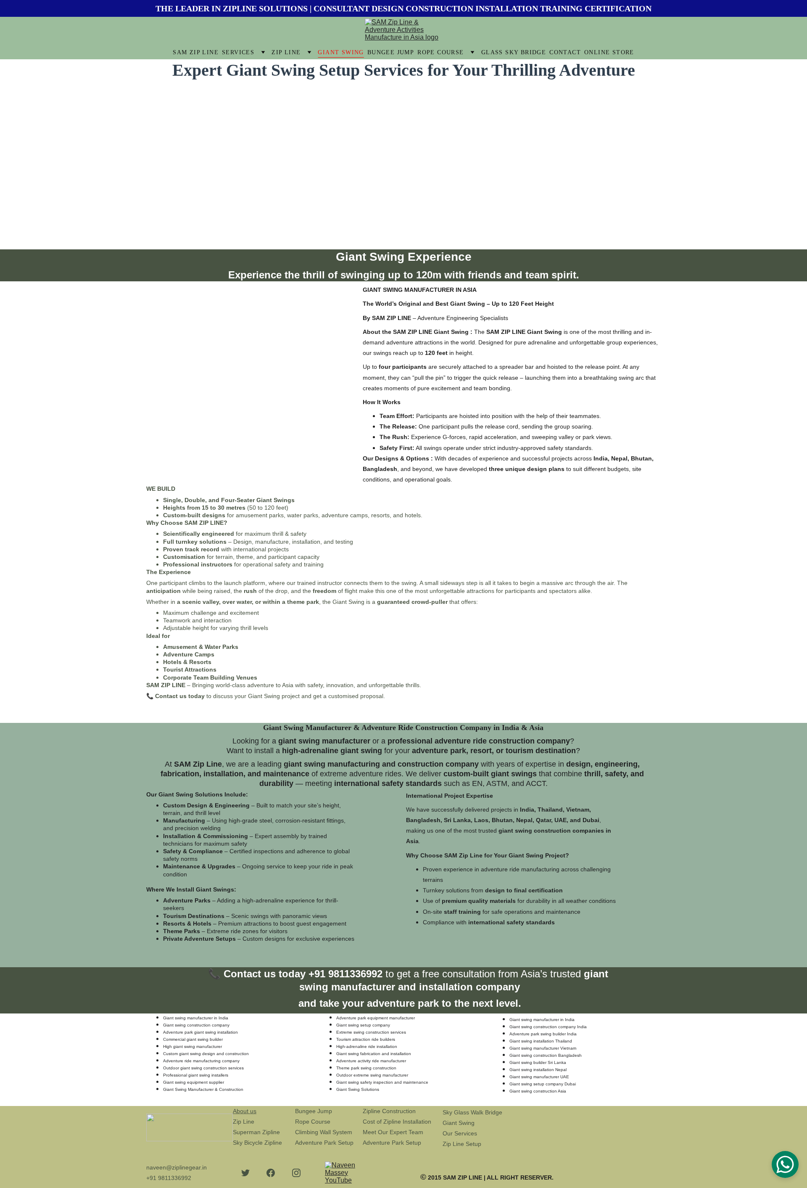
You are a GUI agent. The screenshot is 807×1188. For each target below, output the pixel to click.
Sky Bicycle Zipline (257, 1142)
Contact (565, 52)
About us (244, 1111)
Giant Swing (341, 52)
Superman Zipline (256, 1132)
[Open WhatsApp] (785, 1164)
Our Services (460, 1133)
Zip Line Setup (462, 1143)
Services (238, 52)
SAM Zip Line (196, 52)
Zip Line (286, 52)
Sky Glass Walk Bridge (472, 1112)
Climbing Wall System (323, 1132)
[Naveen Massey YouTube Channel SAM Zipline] (346, 1173)
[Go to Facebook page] (270, 1173)
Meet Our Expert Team (393, 1132)
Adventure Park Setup (324, 1142)
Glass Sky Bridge (513, 52)
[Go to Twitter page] (245, 1173)
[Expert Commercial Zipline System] (635, 1143)
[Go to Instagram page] (296, 1173)
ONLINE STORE (609, 52)
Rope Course (440, 52)
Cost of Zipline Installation (397, 1121)
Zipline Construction (389, 1111)
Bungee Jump (390, 52)
